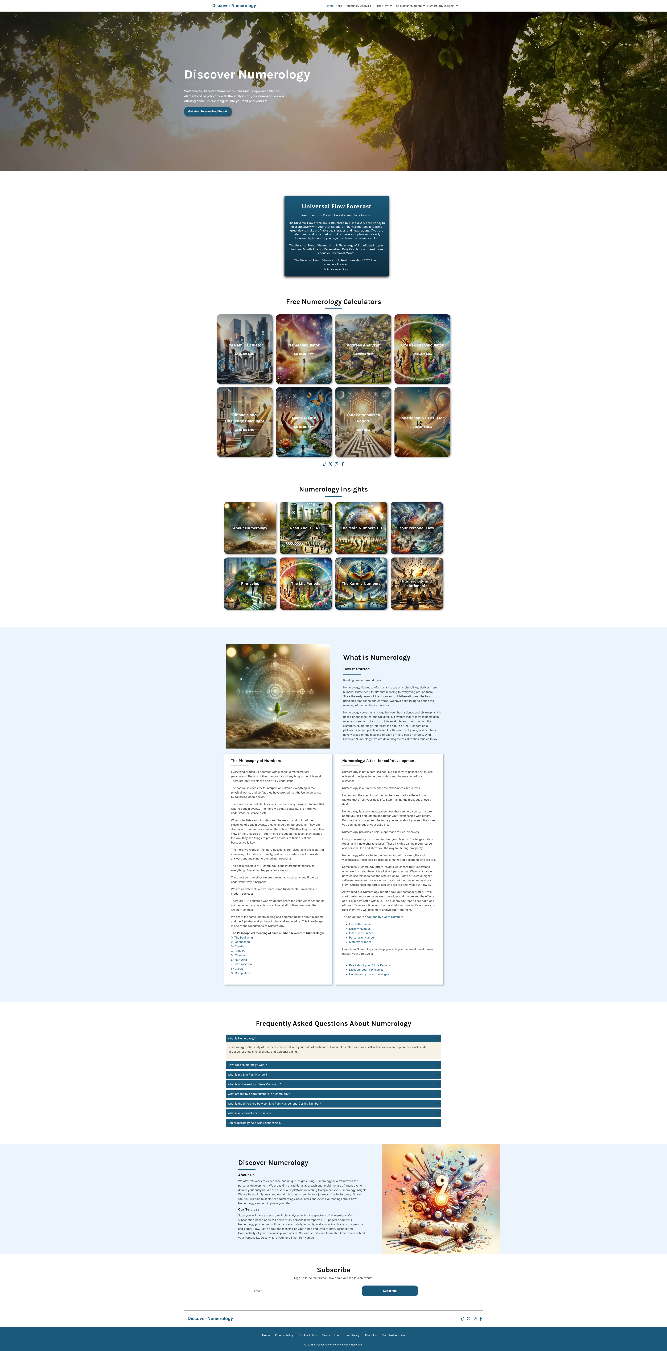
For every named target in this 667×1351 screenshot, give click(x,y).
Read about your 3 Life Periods (369, 965)
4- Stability (238, 951)
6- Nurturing (239, 959)
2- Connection (240, 942)
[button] (324, 464)
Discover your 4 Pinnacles (366, 969)
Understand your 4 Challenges (369, 974)
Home (266, 1335)
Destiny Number (359, 928)
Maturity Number (360, 942)
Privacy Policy (284, 1335)
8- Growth (237, 968)
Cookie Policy (308, 1335)
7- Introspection (241, 964)
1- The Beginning (242, 937)
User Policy (351, 1335)
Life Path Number (360, 924)
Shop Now (363, 429)
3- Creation (238, 946)
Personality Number (362, 937)
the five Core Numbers (388, 917)
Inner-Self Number (361, 933)
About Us (370, 1335)
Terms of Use (330, 1335)
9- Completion (240, 973)
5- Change (238, 955)
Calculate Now (244, 354)
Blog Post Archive (393, 1335)
